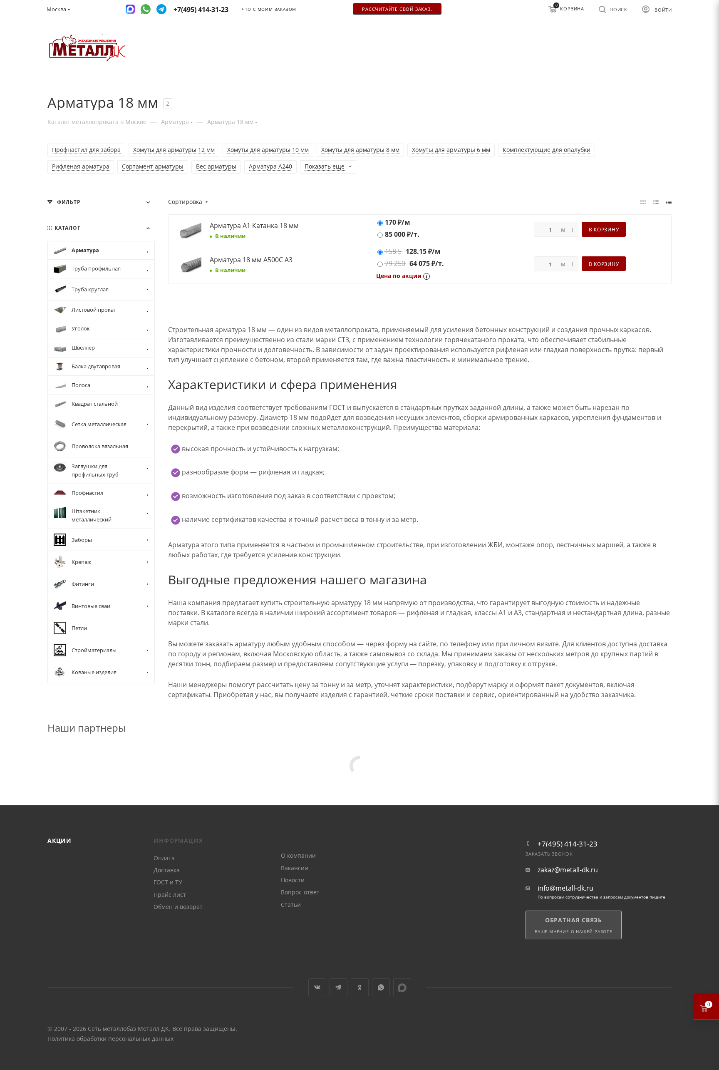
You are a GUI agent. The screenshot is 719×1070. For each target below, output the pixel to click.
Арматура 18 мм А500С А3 (251, 259)
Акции (59, 840)
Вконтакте (317, 987)
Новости (293, 880)
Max (402, 987)
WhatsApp (381, 987)
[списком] (656, 201)
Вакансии (294, 868)
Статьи (291, 905)
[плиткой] (643, 201)
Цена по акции (398, 276)
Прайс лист (170, 895)
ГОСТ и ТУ (168, 882)
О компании (298, 855)
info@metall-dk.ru (565, 888)
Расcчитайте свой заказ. (397, 9)
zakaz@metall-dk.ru (568, 870)
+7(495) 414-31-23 (568, 843)
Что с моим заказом (269, 9)
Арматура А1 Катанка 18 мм (254, 225)
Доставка (167, 870)
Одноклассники (360, 987)
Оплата (164, 858)
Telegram (338, 987)
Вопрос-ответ (300, 892)
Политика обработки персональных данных (110, 1039)
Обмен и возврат (178, 907)
